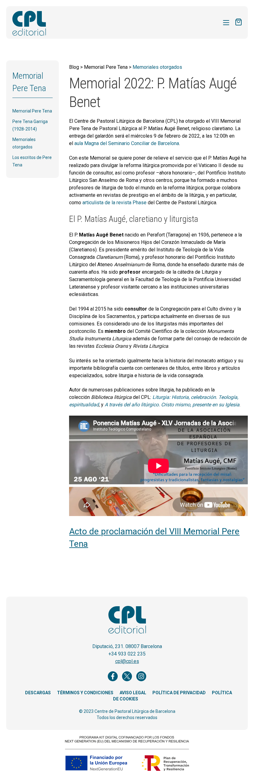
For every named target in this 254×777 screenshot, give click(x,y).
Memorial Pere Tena (32, 110)
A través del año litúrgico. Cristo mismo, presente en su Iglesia (172, 405)
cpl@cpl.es (127, 661)
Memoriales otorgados (157, 67)
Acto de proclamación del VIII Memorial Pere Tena (154, 537)
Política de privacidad (179, 692)
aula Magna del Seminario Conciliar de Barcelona (126, 143)
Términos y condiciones (85, 692)
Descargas (38, 692)
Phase (140, 202)
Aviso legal (133, 692)
